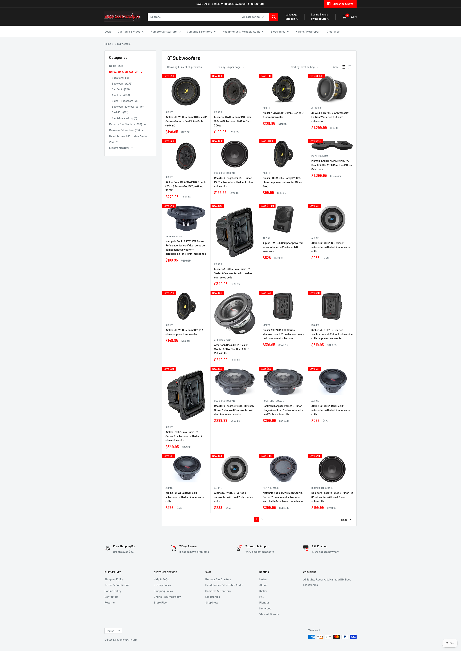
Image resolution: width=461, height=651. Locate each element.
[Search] (273, 17)
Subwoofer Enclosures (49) (127, 106)
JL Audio (316, 107)
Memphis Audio (319, 155)
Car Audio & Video (129, 31)
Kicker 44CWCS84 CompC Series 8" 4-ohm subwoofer (283, 115)
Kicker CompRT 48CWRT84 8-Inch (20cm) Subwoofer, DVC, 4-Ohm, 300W (185, 186)
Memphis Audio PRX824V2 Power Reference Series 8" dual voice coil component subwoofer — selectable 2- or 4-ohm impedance (185, 247)
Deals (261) (116, 65)
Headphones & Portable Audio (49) (128, 138)
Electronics (278, 31)
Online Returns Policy (167, 596)
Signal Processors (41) (124, 100)
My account (318, 18)
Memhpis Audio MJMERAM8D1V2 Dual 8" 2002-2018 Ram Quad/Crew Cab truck (331, 165)
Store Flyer (161, 602)
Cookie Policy (112, 591)
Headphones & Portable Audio (241, 31)
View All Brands (269, 614)
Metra (263, 579)
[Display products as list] (349, 67)
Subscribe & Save (343, 3)
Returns (109, 602)
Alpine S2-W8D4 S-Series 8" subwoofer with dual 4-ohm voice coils (330, 247)
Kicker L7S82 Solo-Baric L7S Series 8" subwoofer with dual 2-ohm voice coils (184, 436)
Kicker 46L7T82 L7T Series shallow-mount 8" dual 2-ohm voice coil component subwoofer (332, 334)
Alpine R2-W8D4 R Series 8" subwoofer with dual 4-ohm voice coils (330, 410)
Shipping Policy (114, 579)
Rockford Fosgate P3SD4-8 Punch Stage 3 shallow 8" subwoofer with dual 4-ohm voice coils (234, 410)
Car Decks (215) (120, 89)
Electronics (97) (119, 147)
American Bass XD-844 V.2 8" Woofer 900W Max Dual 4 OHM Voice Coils (231, 349)
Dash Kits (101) (120, 112)
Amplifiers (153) (121, 95)
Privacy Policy (162, 585)
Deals (107, 31)
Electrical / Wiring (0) (124, 118)
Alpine (266, 238)
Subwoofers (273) (122, 83)
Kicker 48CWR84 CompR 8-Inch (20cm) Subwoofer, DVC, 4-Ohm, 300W (233, 121)
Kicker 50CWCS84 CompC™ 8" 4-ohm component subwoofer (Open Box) (282, 182)
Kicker (169, 112)
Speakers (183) (120, 77)
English (110, 630)
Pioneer (264, 602)
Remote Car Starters (164, 31)
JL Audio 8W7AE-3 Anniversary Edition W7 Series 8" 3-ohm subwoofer (329, 117)
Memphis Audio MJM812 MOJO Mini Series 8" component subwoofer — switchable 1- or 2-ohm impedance (283, 497)
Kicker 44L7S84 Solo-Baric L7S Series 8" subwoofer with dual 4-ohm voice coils (233, 273)
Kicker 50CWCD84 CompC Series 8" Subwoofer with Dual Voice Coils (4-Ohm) (186, 121)
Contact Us (111, 596)
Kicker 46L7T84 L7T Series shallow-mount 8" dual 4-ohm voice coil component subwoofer (283, 334)
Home (107, 43)
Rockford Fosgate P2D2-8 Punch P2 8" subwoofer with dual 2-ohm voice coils (332, 497)
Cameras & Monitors (199, 31)
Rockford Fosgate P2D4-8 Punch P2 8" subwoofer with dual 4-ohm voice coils (233, 182)
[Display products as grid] (343, 67)
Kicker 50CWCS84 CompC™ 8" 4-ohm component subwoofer (185, 332)
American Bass (222, 340)
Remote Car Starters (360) (125, 124)
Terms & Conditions (116, 585)
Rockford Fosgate (225, 172)
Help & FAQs (161, 579)
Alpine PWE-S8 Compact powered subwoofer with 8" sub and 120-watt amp (283, 247)
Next (344, 519)
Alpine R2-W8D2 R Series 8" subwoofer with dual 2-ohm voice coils (184, 497)
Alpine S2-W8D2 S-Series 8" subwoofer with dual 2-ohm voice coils (233, 497)
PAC (261, 596)
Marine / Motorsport (308, 31)
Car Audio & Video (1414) (124, 71)
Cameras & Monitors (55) (124, 130)
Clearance (333, 31)
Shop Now (211, 602)
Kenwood (265, 608)
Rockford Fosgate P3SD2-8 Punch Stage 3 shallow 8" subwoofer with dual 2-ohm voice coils (283, 410)
